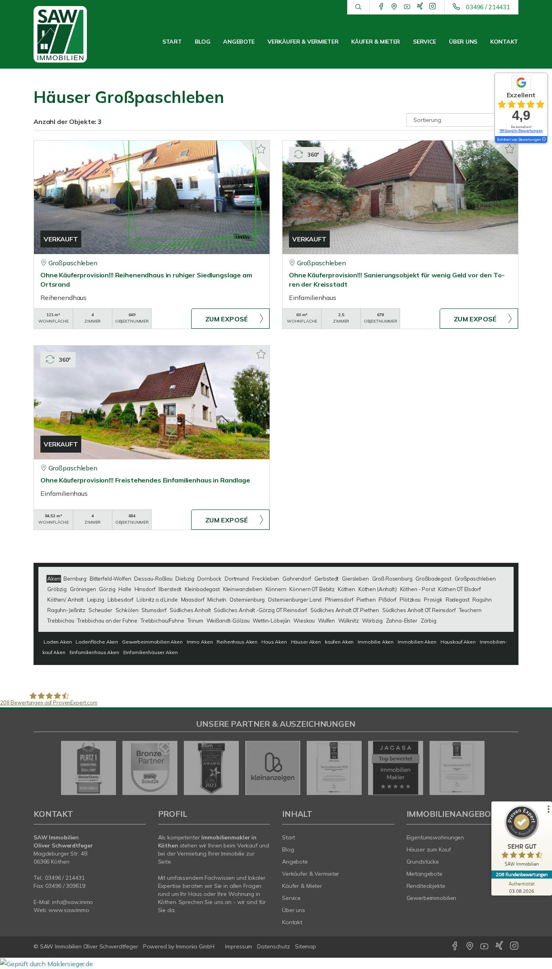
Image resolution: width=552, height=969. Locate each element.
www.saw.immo (68, 910)
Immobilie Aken (376, 642)
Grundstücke (423, 861)
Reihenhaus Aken (237, 642)
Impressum (238, 946)
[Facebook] (381, 7)
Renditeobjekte (426, 885)
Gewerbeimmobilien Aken (152, 642)
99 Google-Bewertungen (521, 130)
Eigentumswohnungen (435, 837)
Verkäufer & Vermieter (303, 41)
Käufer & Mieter (375, 41)
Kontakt (504, 41)
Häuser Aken (306, 642)
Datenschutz (273, 946)
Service (424, 41)
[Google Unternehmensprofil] (394, 7)
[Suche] (358, 7)
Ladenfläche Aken (97, 642)
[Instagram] (432, 7)
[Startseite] (69, 34)
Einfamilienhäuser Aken (150, 652)
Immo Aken (200, 642)
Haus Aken (274, 642)
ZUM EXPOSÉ (226, 319)
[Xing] (420, 7)
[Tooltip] (543, 140)
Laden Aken (58, 642)
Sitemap (305, 946)
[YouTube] (407, 7)
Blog (203, 41)
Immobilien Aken (417, 642)
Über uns (463, 41)
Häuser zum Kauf (429, 849)
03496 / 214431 (488, 7)
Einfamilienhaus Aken (94, 652)
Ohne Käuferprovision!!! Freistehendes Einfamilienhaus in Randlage (145, 480)
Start (172, 41)
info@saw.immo (72, 902)
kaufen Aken (339, 642)
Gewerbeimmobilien (432, 898)
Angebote (239, 41)
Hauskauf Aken (458, 642)
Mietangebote (425, 873)
